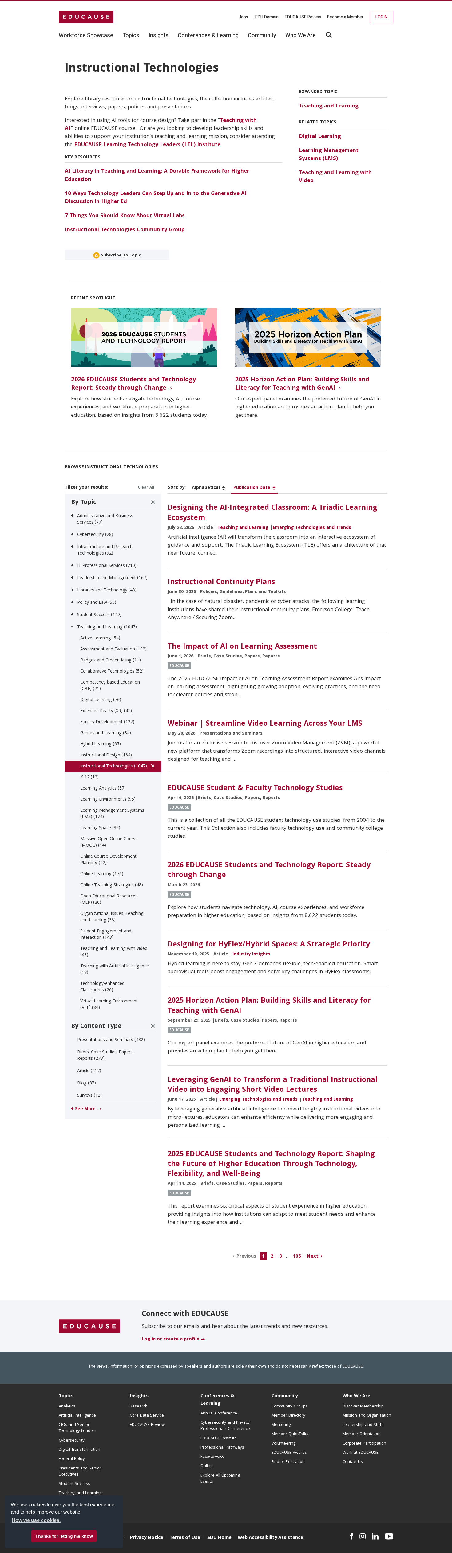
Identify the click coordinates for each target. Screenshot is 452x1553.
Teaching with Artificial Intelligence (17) (114, 970)
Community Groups (290, 1406)
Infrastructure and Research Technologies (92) (105, 550)
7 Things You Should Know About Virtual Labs (125, 216)
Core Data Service (147, 1415)
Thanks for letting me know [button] (64, 1536)
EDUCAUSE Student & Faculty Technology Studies (255, 788)
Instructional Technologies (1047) (113, 766)
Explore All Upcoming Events (220, 1478)
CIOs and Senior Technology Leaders (78, 1428)
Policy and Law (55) (96, 603)
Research (139, 1406)
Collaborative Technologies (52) (112, 671)
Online (206, 1466)
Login (381, 17)
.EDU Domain (266, 17)
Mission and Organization (367, 1415)
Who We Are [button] (300, 36)
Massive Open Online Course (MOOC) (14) (109, 842)
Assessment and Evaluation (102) (113, 649)
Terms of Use (184, 1538)
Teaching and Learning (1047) (107, 627)
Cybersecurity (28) (95, 535)
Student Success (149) (99, 615)
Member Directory (288, 1415)
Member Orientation (362, 1434)
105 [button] (297, 1256)
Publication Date (251, 488)
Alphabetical (206, 488)
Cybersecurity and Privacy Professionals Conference (225, 1425)
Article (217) (89, 1071)
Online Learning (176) (101, 874)
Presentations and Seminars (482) (111, 1040)
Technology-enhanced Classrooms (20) (102, 987)
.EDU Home (219, 1538)
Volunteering (283, 1443)
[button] (359, 1538)
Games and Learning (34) (105, 733)
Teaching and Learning (329, 106)
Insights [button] (159, 36)
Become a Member (345, 17)
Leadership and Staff (363, 1425)
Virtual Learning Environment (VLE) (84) (109, 1005)
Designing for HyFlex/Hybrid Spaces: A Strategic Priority (269, 945)
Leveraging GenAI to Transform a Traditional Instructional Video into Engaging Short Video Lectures (272, 1085)
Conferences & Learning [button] (208, 36)
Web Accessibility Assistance (270, 1538)
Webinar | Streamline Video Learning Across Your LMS (265, 724)
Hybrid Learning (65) (100, 744)
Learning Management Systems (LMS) (329, 154)
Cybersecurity (72, 1440)
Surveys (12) (89, 1095)
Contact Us (353, 1462)
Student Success (74, 1484)
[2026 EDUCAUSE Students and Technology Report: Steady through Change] (144, 337)
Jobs (243, 17)
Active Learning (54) (100, 638)
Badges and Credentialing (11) (110, 660)
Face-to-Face (212, 1456)
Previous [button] (246, 1256)
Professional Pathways (222, 1447)
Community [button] (262, 36)
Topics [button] (130, 36)
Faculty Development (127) (107, 722)
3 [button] (280, 1256)
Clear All (146, 488)
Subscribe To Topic (120, 255)
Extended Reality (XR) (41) (106, 711)
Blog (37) (86, 1083)
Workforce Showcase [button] (86, 36)
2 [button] (272, 1256)
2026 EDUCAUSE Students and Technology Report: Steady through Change (133, 384)
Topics (66, 1396)
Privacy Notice (146, 1538)
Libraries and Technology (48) (107, 590)
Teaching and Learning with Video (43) (114, 952)
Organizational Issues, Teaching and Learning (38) (112, 917)
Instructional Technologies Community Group (124, 230)
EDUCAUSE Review (303, 17)
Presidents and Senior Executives (80, 1471)
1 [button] (263, 1256)
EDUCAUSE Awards (289, 1453)
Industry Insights (251, 954)
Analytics (67, 1406)
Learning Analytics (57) (103, 788)
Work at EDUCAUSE (361, 1453)
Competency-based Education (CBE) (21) (110, 686)
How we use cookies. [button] (36, 1520)
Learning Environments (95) (108, 799)
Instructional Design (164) (106, 755)
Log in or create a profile (170, 1340)
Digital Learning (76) (100, 700)
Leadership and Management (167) (112, 578)
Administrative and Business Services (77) (105, 519)
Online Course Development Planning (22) (108, 860)
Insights (139, 1396)
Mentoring (281, 1425)
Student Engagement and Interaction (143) (105, 935)
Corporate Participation (364, 1443)
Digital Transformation (79, 1449)
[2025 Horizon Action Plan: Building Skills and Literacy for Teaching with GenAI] (308, 337)
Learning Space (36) (100, 828)
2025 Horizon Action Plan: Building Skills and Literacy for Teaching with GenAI (302, 384)
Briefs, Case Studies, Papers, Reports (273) (105, 1056)
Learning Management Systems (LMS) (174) (112, 814)
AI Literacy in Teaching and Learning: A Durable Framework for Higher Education (157, 175)
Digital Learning (320, 136)
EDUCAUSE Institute (218, 1438)
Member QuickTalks (290, 1434)
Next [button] (313, 1256)
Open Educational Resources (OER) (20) (108, 900)
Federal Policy (72, 1459)
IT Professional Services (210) (107, 566)
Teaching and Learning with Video (335, 177)
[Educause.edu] (89, 1326)
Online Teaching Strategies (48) (111, 885)
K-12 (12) (89, 777)
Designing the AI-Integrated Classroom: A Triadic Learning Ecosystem (272, 513)
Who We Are (356, 1396)
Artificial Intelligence (77, 1415)
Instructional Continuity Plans (221, 582)
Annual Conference (218, 1413)
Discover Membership (363, 1406)
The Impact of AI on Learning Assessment (242, 647)
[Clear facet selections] (153, 502)
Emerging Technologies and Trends (312, 528)
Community (285, 1396)
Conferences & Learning (217, 1399)
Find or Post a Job (288, 1462)
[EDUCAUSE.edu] (86, 17)
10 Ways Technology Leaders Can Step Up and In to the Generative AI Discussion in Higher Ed (156, 197)
